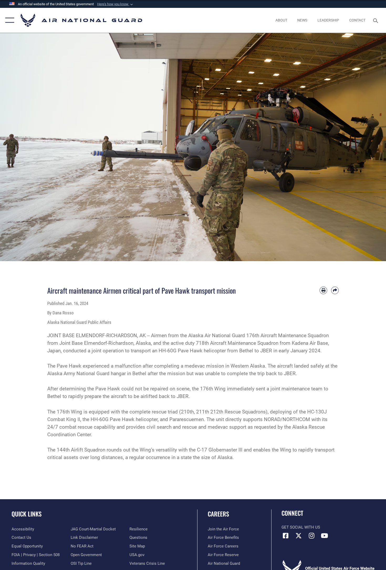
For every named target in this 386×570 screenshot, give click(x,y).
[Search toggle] (376, 20)
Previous (19, 147)
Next (366, 147)
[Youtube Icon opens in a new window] (324, 536)
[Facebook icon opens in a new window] (285, 536)
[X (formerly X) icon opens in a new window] (298, 536)
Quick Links (26, 513)
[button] (115, 4)
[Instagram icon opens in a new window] (311, 536)
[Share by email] (335, 290)
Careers (218, 513)
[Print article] (323, 290)
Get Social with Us (300, 527)
